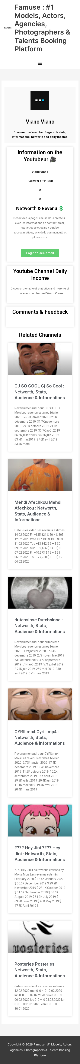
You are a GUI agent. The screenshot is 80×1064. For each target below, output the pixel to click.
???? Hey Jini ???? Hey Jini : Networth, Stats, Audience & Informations (40, 853)
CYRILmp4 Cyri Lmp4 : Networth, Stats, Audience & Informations (40, 737)
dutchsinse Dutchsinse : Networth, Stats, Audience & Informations (40, 625)
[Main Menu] (40, 63)
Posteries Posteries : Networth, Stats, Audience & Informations (40, 970)
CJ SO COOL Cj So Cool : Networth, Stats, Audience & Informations (40, 391)
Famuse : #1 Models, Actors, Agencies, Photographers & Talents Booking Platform (42, 28)
